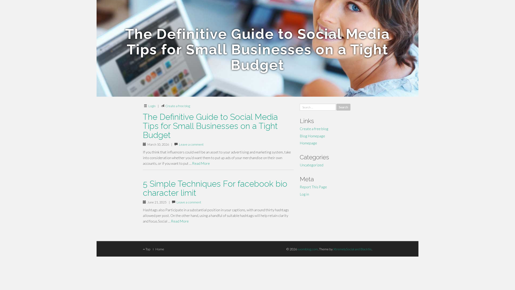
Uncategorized (311, 165)
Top (147, 249)
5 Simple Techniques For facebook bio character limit (215, 188)
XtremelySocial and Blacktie (352, 249)
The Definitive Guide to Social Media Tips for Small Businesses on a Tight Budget (210, 126)
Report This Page (313, 187)
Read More (201, 163)
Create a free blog (177, 106)
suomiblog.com (308, 249)
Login (152, 106)
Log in (304, 194)
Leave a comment (191, 144)
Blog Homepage (312, 136)
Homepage (308, 143)
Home (159, 249)
